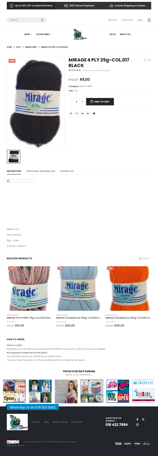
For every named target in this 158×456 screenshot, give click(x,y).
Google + (88, 113)
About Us (112, 20)
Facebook (71, 113)
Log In (140, 20)
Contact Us (127, 20)
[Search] (42, 20)
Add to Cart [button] (47, 271)
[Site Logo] (79, 34)
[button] (140, 258)
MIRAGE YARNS (85, 86)
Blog (113, 34)
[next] (149, 60)
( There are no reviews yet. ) (96, 70)
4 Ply (75, 90)
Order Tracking (59, 421)
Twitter (76, 113)
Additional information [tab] (40, 171)
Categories (43, 34)
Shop (27, 34)
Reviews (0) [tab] (66, 171)
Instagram (137, 424)
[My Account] (149, 20)
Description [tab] (14, 171)
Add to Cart (102, 101)
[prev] (145, 60)
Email (93, 113)
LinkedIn (82, 113)
